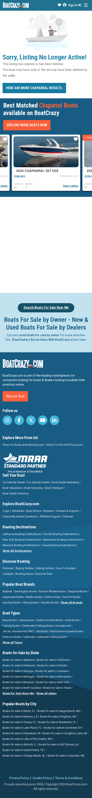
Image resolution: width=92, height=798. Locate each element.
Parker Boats (52, 597)
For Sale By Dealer (38, 482)
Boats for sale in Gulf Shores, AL (59, 744)
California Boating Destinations (22, 534)
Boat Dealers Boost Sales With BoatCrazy (41, 339)
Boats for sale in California (53, 659)
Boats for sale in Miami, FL (19, 711)
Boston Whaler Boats (52, 591)
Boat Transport (54, 487)
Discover (8, 568)
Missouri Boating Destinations (21, 545)
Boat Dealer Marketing (65, 482)
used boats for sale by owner (39, 335)
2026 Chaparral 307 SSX (37, 171)
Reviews (48, 510)
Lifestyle (8, 573)
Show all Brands (72, 602)
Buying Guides (25, 568)
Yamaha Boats (49, 602)
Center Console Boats (49, 620)
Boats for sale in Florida (52, 665)
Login (6, 510)
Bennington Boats (26, 591)
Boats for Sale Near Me (18, 693)
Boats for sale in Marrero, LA (20, 716)
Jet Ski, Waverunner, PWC (18, 631)
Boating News (24, 573)
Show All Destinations (17, 550)
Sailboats (29, 636)
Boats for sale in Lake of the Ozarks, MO (27, 738)
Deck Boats (72, 620)
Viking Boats (30, 602)
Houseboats (63, 625)
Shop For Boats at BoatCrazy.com (23, 444)
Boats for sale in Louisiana (52, 671)
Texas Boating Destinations (59, 545)
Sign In (73, 5)
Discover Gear (43, 573)
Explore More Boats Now (27, 125)
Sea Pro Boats (71, 597)
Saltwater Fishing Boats (52, 636)
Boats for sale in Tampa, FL (19, 722)
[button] (59, 5)
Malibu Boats (34, 597)
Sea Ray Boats (11, 602)
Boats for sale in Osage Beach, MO (58, 711)
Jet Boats (42, 631)
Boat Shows (33, 510)
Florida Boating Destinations (60, 534)
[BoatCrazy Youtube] (42, 420)
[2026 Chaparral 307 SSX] (46, 152)
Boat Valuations (12, 487)
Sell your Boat (15, 396)
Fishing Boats (11, 625)
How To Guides (65, 568)
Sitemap (68, 516)
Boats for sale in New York (52, 682)
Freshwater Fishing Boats (37, 625)
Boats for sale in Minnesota (54, 676)
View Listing (70, 185)
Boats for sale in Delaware (19, 665)
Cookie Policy (42, 778)
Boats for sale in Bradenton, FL (57, 722)
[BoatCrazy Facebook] (19, 420)
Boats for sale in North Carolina (22, 687)
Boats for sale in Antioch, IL (19, 744)
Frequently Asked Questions (20, 516)
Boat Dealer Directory (16, 493)
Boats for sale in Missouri (18, 682)
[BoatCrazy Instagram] (7, 420)
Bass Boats (10, 620)
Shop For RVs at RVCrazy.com (64, 444)
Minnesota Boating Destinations (63, 539)
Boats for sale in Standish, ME (66, 755)
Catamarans (26, 620)
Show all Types (12, 642)
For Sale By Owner (14, 482)
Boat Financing (33, 487)
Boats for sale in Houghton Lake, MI (65, 733)
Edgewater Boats (13, 597)
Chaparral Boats (77, 591)
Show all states (46, 693)
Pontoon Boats (12, 636)
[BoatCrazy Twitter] (31, 420)
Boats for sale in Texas (57, 687)
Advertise (18, 510)
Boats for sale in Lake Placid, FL (22, 727)
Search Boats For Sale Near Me (46, 308)
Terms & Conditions (69, 778)
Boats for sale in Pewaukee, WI (21, 733)
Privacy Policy (19, 778)
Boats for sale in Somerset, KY (62, 727)
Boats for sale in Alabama (18, 659)
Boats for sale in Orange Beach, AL (24, 755)
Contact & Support (67, 510)
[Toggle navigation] (86, 5)
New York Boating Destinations (22, 539)
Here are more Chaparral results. (34, 88)
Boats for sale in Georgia (18, 671)
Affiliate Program (50, 516)
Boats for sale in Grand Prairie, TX (23, 750)
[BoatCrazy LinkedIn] (54, 420)
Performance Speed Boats (66, 631)
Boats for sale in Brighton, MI (58, 716)
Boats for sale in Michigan (19, 676)
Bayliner (7, 591)
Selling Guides (45, 568)
